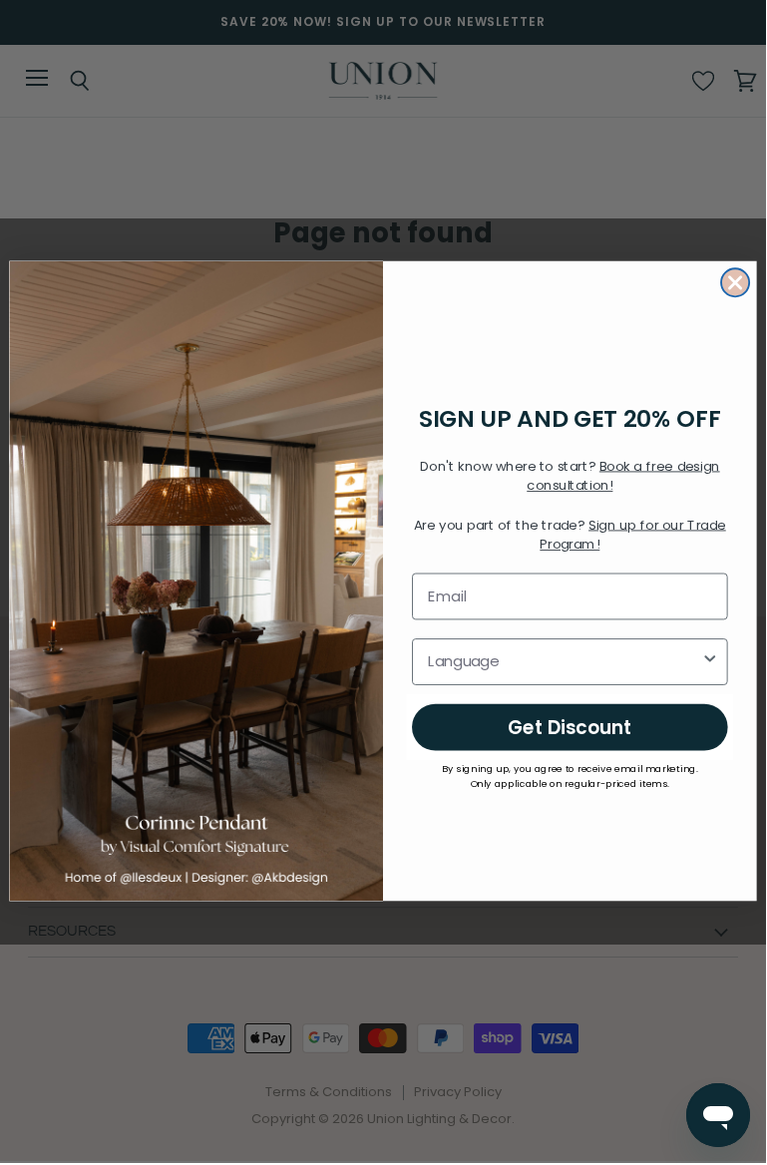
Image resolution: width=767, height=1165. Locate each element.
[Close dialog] (735, 283)
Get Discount (570, 727)
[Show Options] (709, 661)
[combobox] (564, 661)
